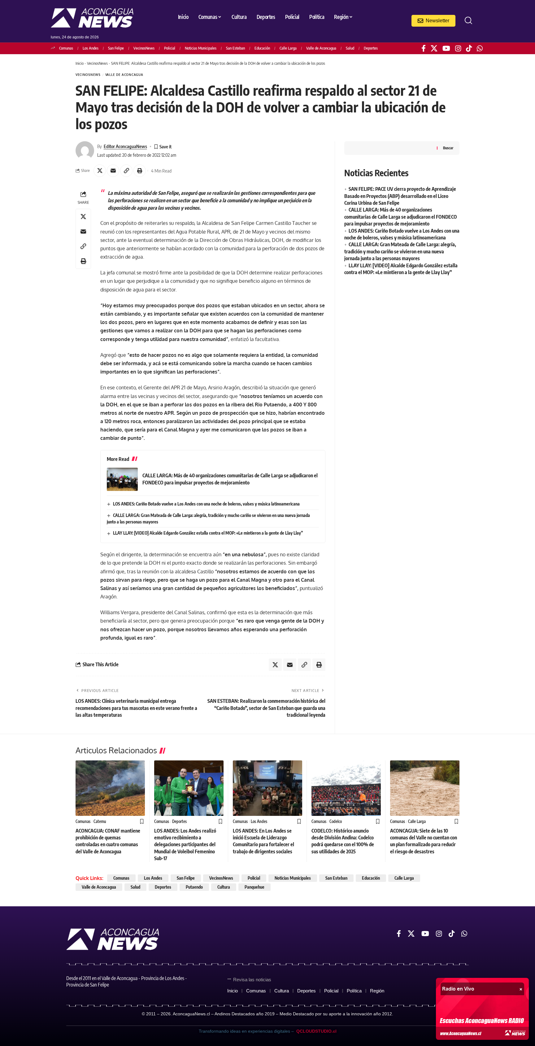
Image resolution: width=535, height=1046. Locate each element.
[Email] (113, 170)
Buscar (448, 148)
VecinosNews (143, 48)
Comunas (66, 48)
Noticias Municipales (200, 48)
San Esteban (235, 48)
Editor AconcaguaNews (125, 146)
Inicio (80, 63)
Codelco (335, 821)
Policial (169, 48)
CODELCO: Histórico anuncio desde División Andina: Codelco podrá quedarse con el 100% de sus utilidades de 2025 (342, 841)
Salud (350, 48)
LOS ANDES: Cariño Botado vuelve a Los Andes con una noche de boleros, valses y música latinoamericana (206, 503)
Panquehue (254, 887)
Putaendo (194, 887)
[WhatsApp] (479, 48)
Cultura (223, 887)
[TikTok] (468, 48)
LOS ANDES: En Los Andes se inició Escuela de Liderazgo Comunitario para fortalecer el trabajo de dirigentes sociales (263, 841)
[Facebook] (423, 48)
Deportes (371, 48)
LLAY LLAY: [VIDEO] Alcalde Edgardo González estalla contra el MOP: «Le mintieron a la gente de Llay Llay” (208, 533)
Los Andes (90, 48)
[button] (468, 20)
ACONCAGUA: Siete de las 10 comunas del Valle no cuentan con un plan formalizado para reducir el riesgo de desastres (423, 841)
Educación (262, 48)
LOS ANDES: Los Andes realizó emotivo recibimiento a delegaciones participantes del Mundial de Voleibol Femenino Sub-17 (185, 845)
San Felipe (116, 48)
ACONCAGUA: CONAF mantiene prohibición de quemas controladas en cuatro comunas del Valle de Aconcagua (108, 841)
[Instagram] (458, 48)
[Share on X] (100, 170)
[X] (434, 48)
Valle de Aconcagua (321, 48)
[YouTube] (446, 48)
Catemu (100, 821)
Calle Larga (288, 48)
